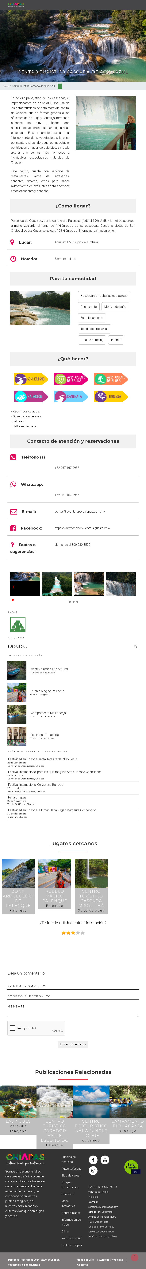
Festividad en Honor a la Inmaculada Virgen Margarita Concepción (52, 810)
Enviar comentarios (73, 1044)
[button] (12, 599)
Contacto (82, 1264)
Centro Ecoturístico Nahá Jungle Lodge (91, 1128)
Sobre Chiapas (71, 1213)
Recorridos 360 (71, 1238)
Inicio (5, 86)
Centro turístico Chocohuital (49, 669)
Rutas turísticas (71, 1168)
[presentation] (13, 586)
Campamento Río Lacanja (48, 713)
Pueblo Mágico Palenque (47, 691)
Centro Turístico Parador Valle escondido (55, 1131)
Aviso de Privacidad (111, 1259)
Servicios (68, 1194)
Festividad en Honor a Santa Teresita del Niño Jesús (43, 759)
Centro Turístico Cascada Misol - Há (91, 898)
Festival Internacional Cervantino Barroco (35, 784)
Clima (65, 1231)
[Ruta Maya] (17, 624)
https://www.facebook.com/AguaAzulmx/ (82, 528)
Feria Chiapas (17, 797)
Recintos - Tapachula (45, 735)
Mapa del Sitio (85, 1259)
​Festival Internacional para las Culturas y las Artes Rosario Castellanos (55, 772)
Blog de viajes (70, 1175)
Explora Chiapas (72, 1245)
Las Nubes (18, 1121)
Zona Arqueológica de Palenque (21, 898)
